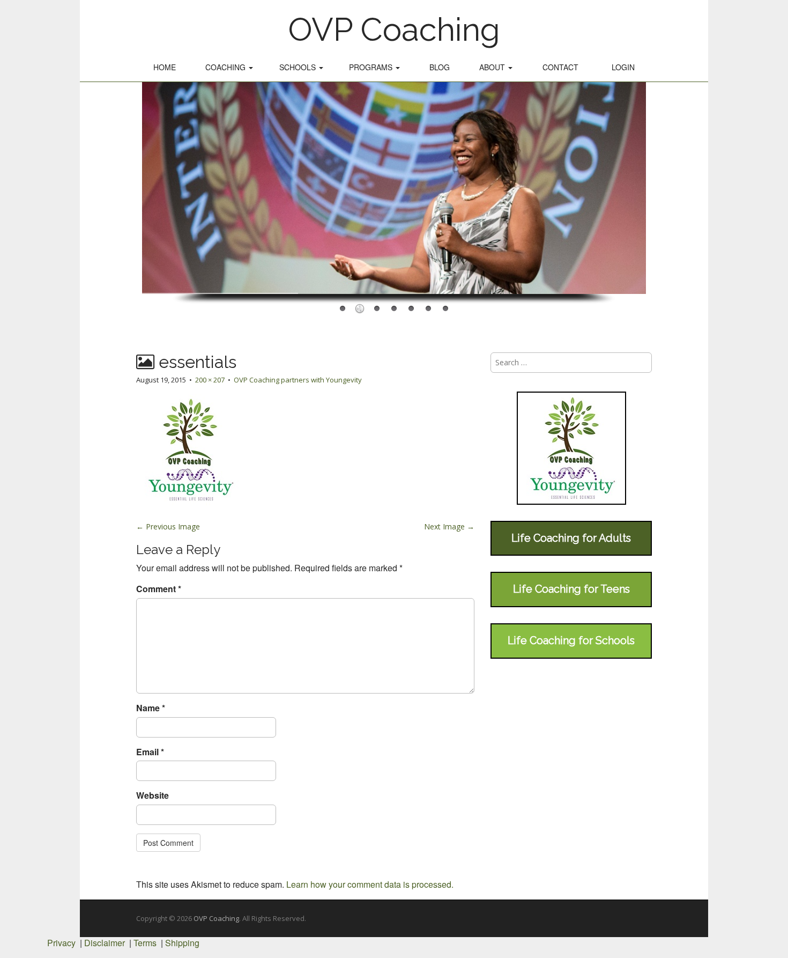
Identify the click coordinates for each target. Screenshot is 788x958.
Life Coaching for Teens (571, 589)
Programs (372, 67)
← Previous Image (168, 526)
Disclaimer (104, 943)
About (493, 67)
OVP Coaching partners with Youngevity (298, 380)
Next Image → (449, 526)
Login (623, 67)
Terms (145, 943)
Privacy (61, 943)
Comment (158, 589)
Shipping (182, 943)
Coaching (226, 67)
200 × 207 (210, 380)
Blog (439, 67)
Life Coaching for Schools (571, 640)
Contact (560, 67)
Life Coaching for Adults (571, 538)
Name (150, 708)
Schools (298, 67)
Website (152, 795)
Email (150, 752)
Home (164, 67)
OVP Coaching (394, 29)
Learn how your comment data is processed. (370, 884)
